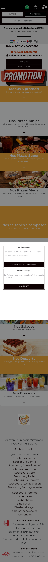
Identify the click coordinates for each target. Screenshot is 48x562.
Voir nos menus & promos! (24, 264)
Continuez (24, 286)
